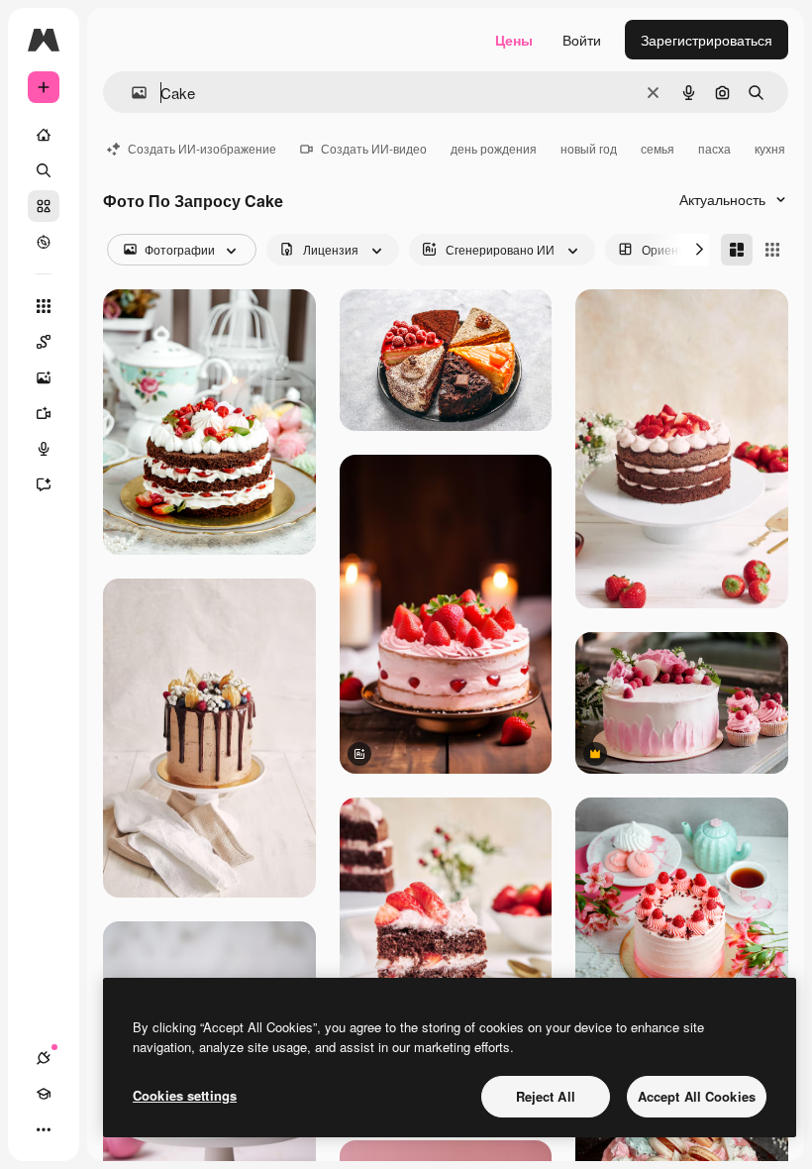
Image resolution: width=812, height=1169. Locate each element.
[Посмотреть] (43, 242)
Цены (514, 40)
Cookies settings (185, 1095)
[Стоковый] (43, 206)
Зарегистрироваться (706, 40)
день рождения (494, 148)
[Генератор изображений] (43, 377)
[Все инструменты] (43, 306)
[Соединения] (43, 1058)
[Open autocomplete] (131, 92)
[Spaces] (43, 342)
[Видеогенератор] (43, 413)
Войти (581, 40)
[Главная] (43, 135)
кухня (770, 148)
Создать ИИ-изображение (202, 148)
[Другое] (43, 1129)
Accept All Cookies (697, 1096)
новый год (588, 148)
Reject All (545, 1096)
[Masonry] (737, 250)
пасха (714, 148)
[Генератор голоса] (43, 449)
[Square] (772, 250)
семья (657, 148)
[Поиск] (43, 170)
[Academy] (43, 1094)
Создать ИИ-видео (374, 148)
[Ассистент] (43, 484)
